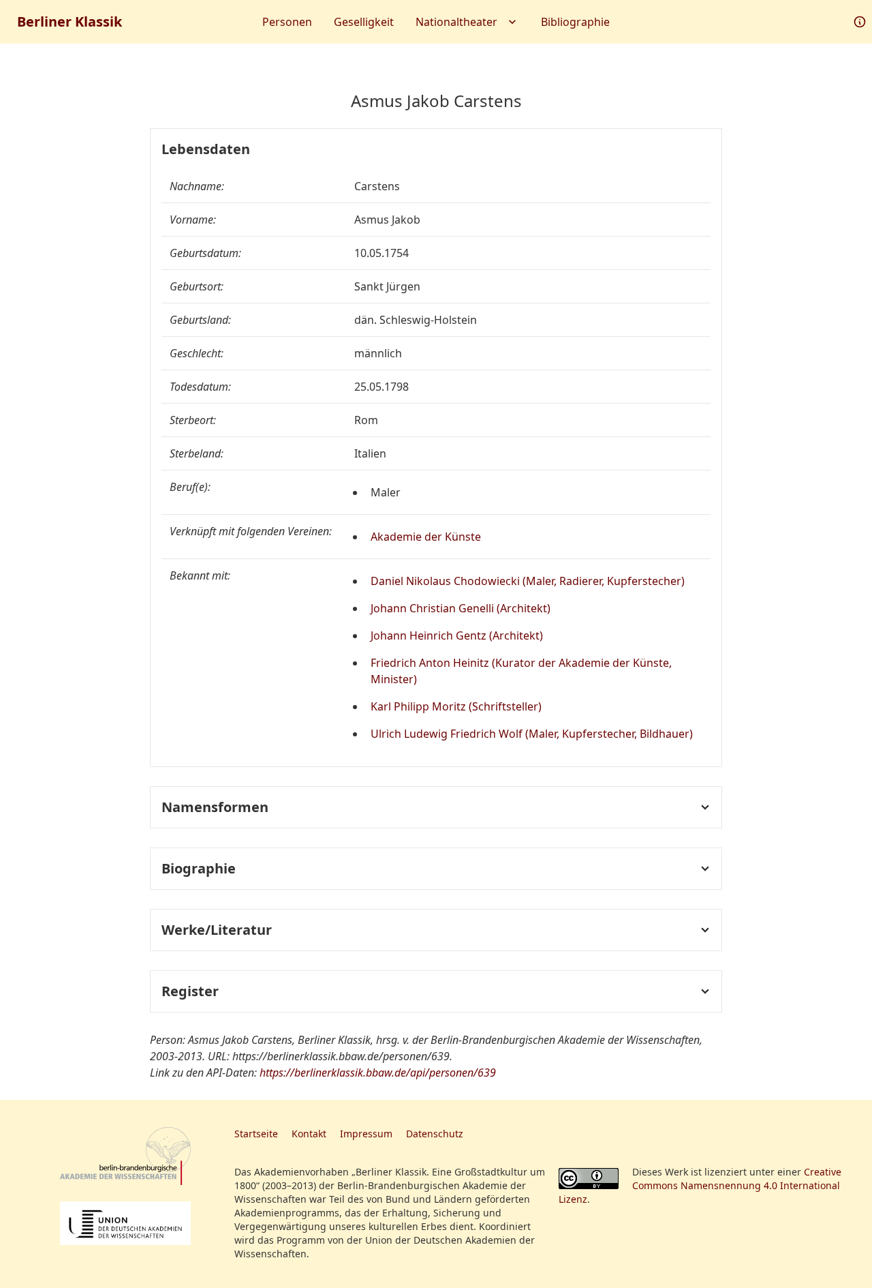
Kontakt (309, 1133)
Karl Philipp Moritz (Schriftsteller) (456, 706)
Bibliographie (575, 21)
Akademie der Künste (426, 536)
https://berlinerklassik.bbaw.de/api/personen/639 (378, 1072)
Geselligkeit (364, 21)
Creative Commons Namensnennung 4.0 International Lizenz (700, 1185)
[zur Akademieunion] (125, 1223)
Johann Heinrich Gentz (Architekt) (457, 635)
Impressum (366, 1133)
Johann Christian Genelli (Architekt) (460, 608)
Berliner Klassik (69, 21)
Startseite (256, 1133)
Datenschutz (434, 1133)
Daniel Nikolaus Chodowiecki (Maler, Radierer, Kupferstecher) (528, 580)
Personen (287, 21)
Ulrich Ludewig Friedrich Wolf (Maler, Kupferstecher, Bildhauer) (532, 733)
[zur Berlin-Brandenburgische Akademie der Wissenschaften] (125, 1156)
